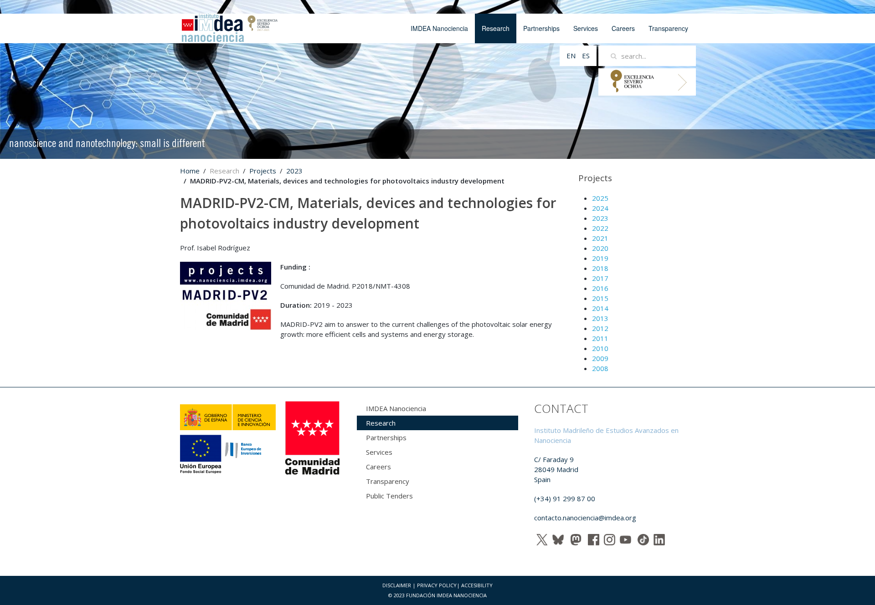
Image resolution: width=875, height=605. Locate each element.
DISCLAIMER (396, 585)
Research (496, 28)
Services (585, 28)
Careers (623, 28)
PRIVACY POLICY (437, 585)
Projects (262, 170)
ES (586, 55)
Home (190, 170)
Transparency (668, 28)
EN (571, 55)
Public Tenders (389, 495)
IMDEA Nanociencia (439, 28)
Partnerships (541, 28)
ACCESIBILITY (477, 585)
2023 (294, 170)
